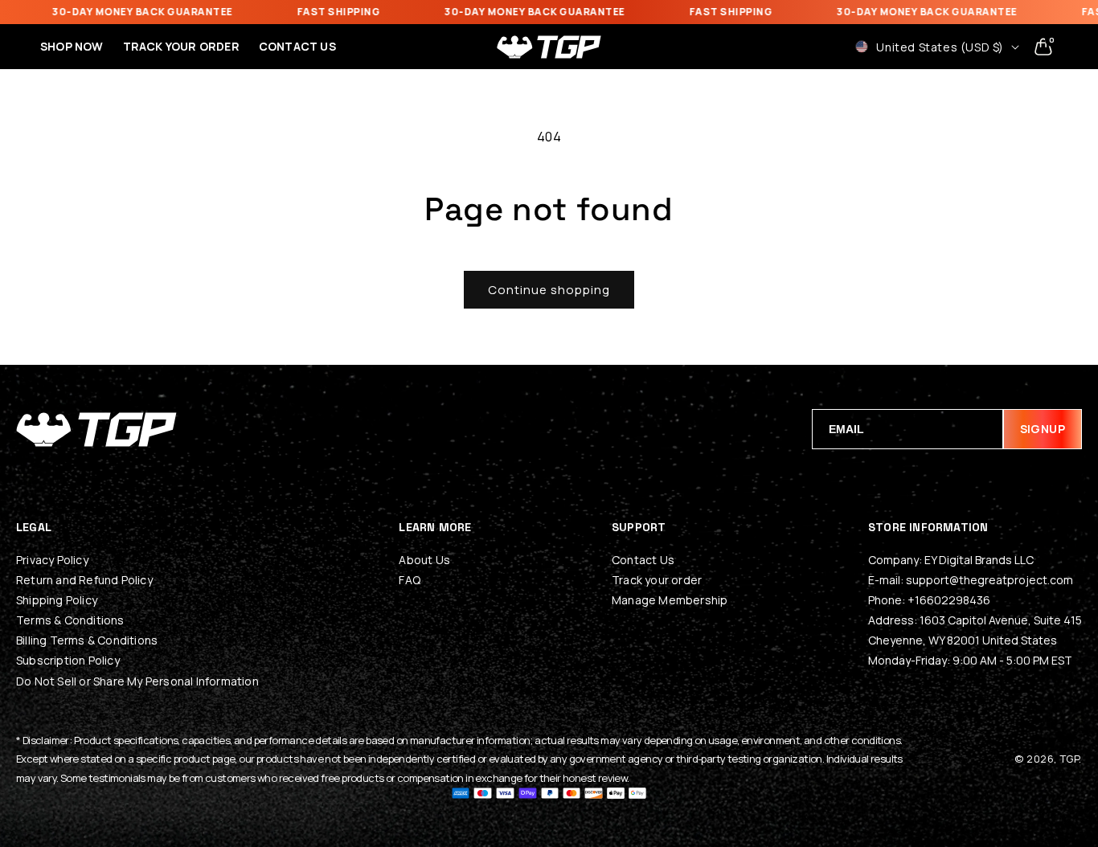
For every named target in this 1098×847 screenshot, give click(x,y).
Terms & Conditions (70, 620)
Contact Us (643, 559)
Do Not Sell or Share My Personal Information (137, 681)
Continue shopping (549, 289)
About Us (424, 559)
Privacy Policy (52, 559)
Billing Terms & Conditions (87, 640)
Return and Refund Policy (84, 579)
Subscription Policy (68, 660)
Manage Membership (669, 600)
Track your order (657, 579)
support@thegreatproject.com (989, 579)
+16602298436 (948, 600)
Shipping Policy (56, 600)
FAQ (409, 579)
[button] (1043, 46)
